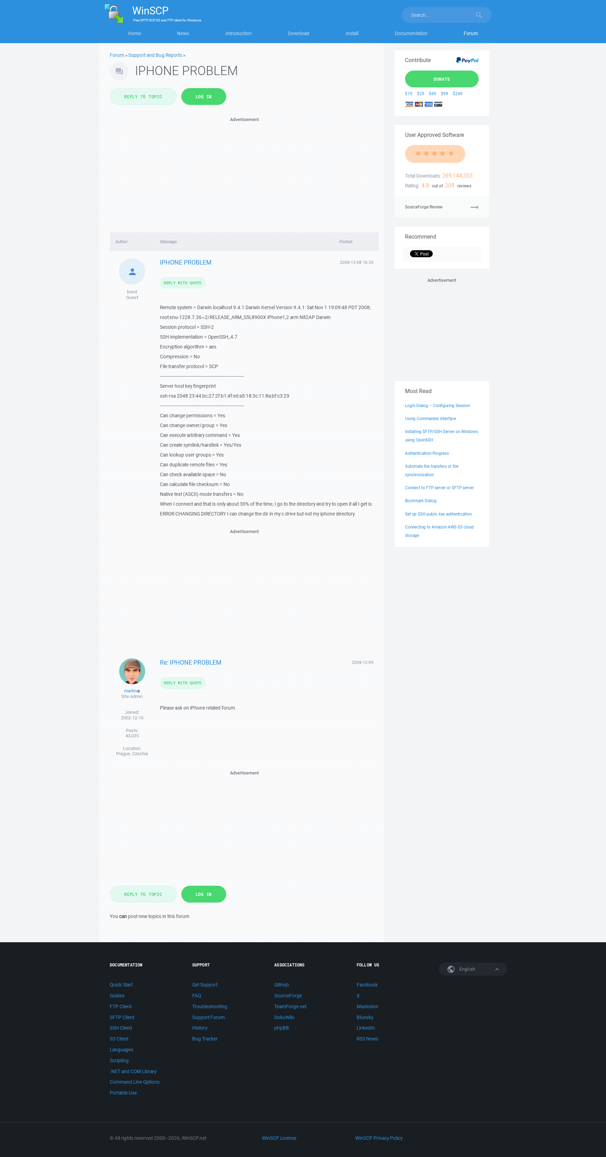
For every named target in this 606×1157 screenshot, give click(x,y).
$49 (432, 93)
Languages (121, 1049)
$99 (444, 93)
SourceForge (288, 995)
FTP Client (121, 1006)
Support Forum (208, 1017)
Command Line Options (135, 1082)
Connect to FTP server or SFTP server (439, 487)
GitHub (281, 985)
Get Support (204, 985)
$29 (420, 93)
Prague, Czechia (132, 754)
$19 (408, 93)
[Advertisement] (244, 173)
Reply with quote (183, 282)
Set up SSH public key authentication (438, 514)
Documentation (411, 33)
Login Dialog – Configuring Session (437, 405)
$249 (458, 93)
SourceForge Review (424, 207)
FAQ (196, 995)
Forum (471, 33)
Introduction (238, 33)
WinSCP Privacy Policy (379, 1138)
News (183, 33)
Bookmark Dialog (421, 500)
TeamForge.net (290, 1006)
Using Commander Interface (430, 418)
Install (352, 33)
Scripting (119, 1060)
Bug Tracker (205, 1039)
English (467, 969)
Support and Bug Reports (155, 55)
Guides (117, 995)
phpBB (281, 1028)
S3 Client (119, 1039)
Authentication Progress (427, 453)
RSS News (367, 1039)
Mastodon (367, 1006)
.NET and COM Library (133, 1071)
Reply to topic (143, 96)
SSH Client (121, 1028)
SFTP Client (122, 1017)
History (199, 1028)
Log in (204, 96)
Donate (442, 79)
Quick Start (121, 985)
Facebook (367, 985)
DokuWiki (284, 1017)
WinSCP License (279, 1138)
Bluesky (365, 1017)
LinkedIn (366, 1028)
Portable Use (123, 1093)
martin (130, 691)
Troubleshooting (209, 1006)
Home (134, 33)
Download (298, 33)
